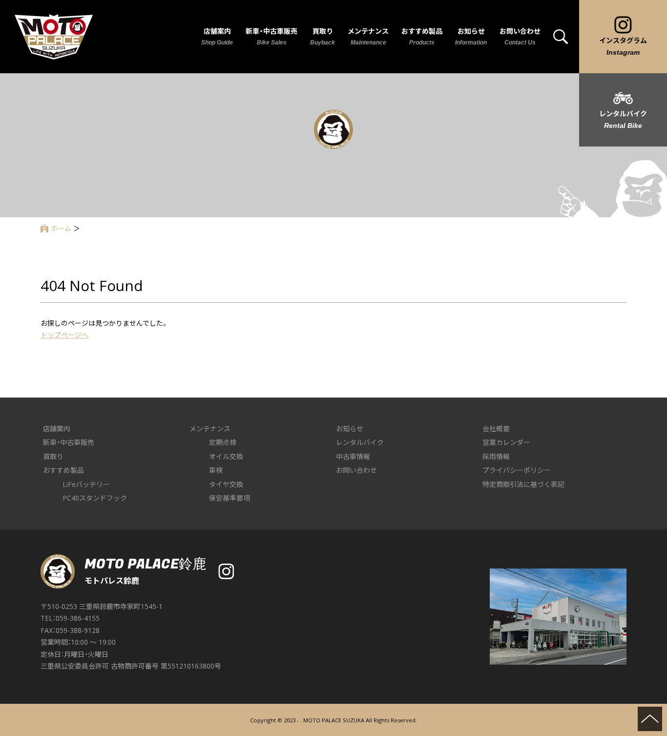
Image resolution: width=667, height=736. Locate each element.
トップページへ (64, 334)
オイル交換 (226, 456)
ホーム (61, 228)
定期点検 (222, 442)
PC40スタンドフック (95, 498)
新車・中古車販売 (68, 442)
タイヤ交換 (226, 484)
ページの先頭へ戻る (650, 719)
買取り (53, 456)
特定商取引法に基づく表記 (523, 484)
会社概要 (496, 428)
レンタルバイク (360, 442)
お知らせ (349, 428)
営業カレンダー (506, 442)
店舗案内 (56, 428)
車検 (216, 470)
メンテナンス (209, 428)
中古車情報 (353, 456)
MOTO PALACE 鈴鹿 (53, 36)
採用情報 (496, 456)
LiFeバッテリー (86, 484)
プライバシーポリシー (516, 470)
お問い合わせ (356, 470)
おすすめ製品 (63, 470)
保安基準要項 (229, 498)
